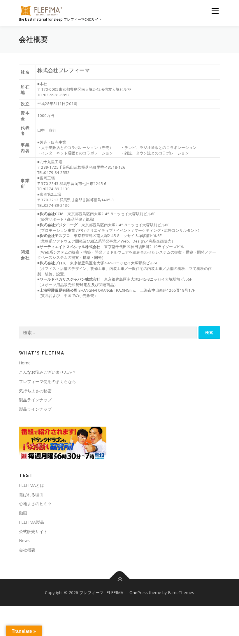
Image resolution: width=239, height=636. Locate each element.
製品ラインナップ (35, 399)
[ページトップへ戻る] (119, 579)
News (24, 540)
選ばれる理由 (31, 494)
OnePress (138, 592)
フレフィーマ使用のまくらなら (47, 381)
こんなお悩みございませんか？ (47, 372)
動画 (23, 513)
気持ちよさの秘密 (35, 390)
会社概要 (27, 550)
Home (25, 363)
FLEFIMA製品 (31, 522)
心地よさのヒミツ (35, 503)
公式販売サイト (33, 531)
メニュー (215, 10)
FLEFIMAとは (31, 485)
